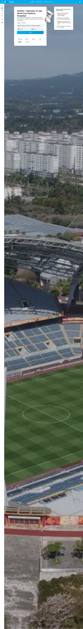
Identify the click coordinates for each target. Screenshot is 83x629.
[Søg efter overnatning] (2, 8)
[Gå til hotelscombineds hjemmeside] (9, 1)
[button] (2, 2)
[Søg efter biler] (2, 10)
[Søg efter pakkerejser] (2, 13)
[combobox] (22, 22)
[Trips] (2, 19)
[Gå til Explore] (2, 16)
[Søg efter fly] (2, 5)
